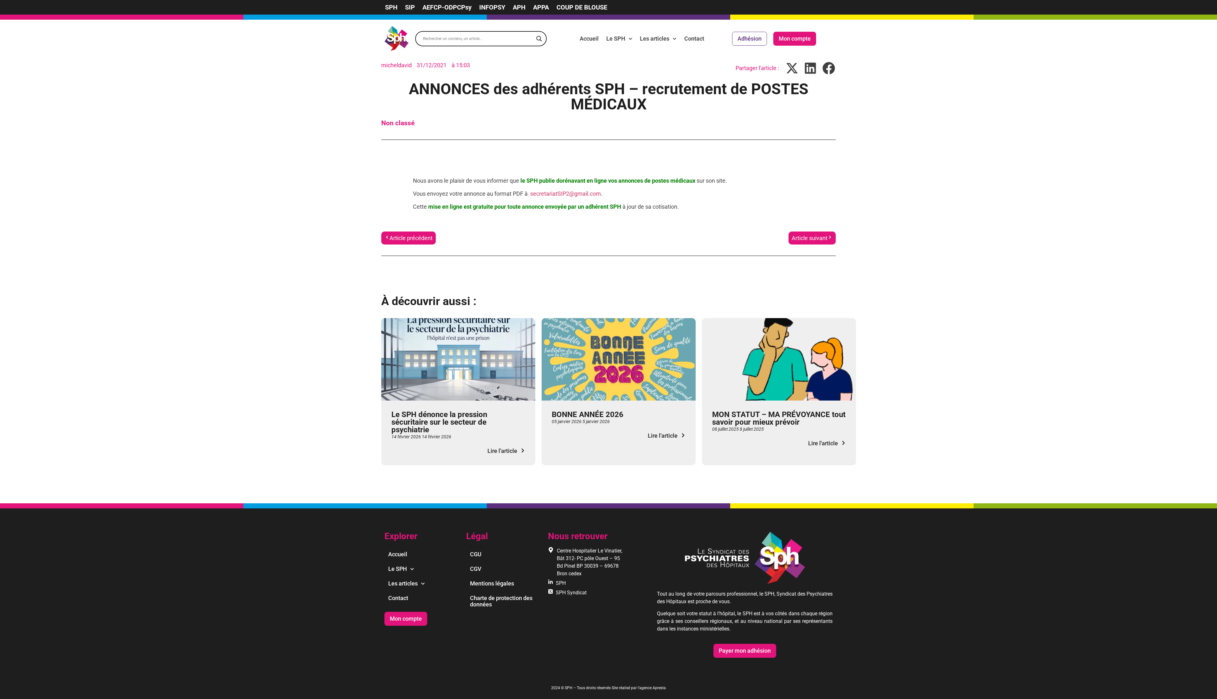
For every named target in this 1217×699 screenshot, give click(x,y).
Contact (694, 38)
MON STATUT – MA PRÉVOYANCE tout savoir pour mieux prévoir (779, 418)
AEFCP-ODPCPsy (447, 7)
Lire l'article (502, 450)
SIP (410, 7)
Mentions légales (492, 583)
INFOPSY (492, 7)
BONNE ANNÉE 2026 (587, 414)
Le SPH (615, 38)
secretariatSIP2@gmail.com (565, 193)
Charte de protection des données (501, 601)
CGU (475, 554)
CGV (475, 568)
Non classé (398, 123)
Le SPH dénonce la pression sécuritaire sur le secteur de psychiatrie (439, 422)
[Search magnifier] (539, 38)
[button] (792, 68)
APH (519, 7)
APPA (541, 7)
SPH (391, 7)
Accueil (589, 38)
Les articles (654, 38)
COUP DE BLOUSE (582, 7)
